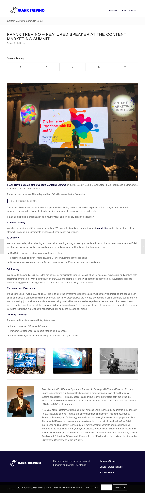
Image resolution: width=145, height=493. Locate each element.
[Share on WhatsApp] (73, 67)
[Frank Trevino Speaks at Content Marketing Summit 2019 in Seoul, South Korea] (2, 246)
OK (106, 487)
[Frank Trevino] (28, 10)
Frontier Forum (107, 472)
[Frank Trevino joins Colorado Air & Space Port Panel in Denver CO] (143, 246)
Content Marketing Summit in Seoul (25, 21)
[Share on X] (46, 67)
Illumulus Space (108, 461)
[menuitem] (113, 10)
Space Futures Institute (111, 467)
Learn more (120, 487)
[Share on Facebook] (20, 67)
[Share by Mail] (125, 67)
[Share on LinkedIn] (99, 67)
